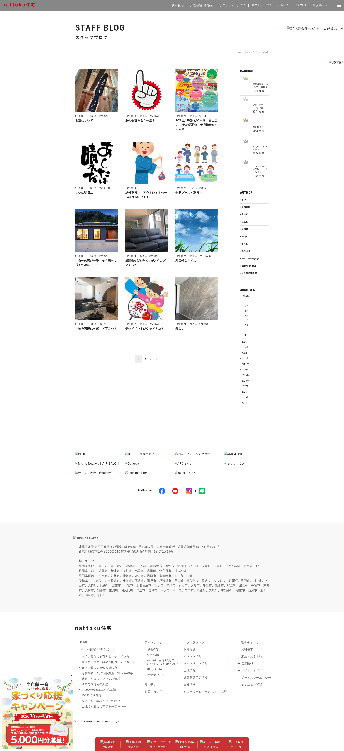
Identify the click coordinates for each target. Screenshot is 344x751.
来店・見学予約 (251, 656)
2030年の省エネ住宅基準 (99, 689)
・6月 (246, 311)
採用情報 (247, 663)
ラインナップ (154, 642)
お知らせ (190, 649)
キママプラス (156, 675)
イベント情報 (193, 656)
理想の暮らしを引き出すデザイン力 (105, 656)
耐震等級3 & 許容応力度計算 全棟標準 (107, 673)
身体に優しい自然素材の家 (99, 667)
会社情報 (190, 684)
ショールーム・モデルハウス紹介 (206, 691)
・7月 (246, 306)
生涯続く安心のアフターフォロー (104, 706)
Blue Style (154, 669)
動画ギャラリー (251, 642)
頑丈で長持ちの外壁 (95, 684)
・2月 (246, 330)
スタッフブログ (250, 52)
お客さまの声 (154, 691)
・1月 (246, 335)
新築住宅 (178, 5)
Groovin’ (153, 654)
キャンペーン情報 (195, 663)
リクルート (320, 5)
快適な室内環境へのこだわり (101, 701)
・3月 (246, 325)
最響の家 (153, 649)
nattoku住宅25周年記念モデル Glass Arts (162, 662)
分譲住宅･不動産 (201, 5)
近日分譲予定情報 (195, 677)
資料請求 (247, 649)
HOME (240, 52)
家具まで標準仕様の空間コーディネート (108, 662)
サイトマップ (250, 670)
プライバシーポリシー (256, 677)
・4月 (246, 320)
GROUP (301, 5)
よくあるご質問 (251, 684)
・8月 (246, 301)
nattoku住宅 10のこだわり (97, 649)
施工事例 (151, 684)
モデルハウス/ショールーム (270, 5)
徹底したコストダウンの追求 (101, 679)
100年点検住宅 (92, 695)
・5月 (246, 315)
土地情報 (190, 670)
